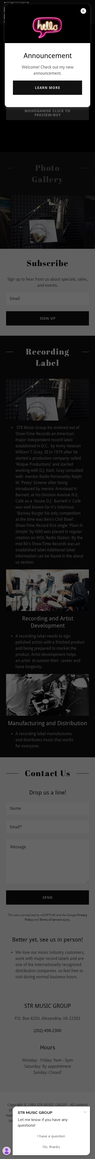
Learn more (47, 88)
